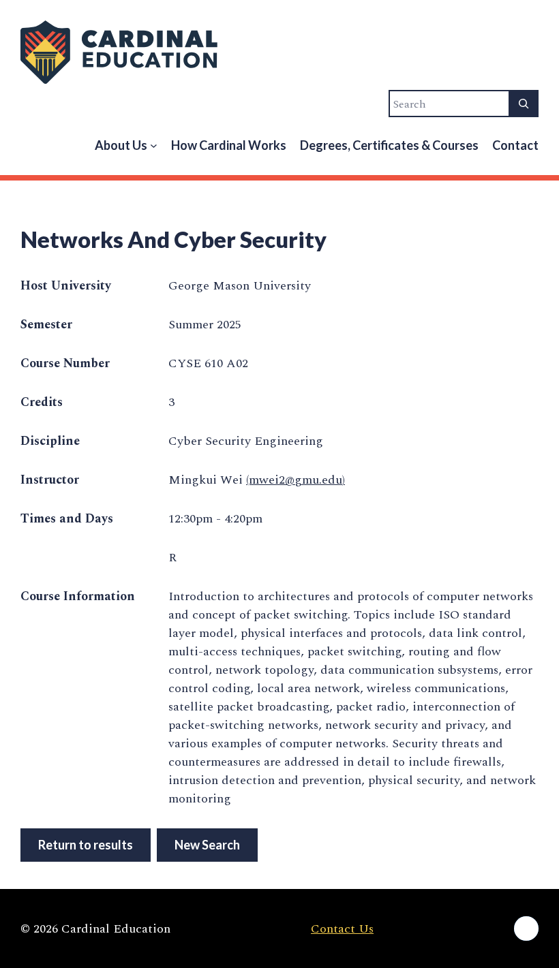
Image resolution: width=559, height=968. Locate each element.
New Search (207, 844)
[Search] (523, 103)
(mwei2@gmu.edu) (295, 480)
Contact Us (342, 929)
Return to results (85, 844)
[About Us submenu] (153, 145)
